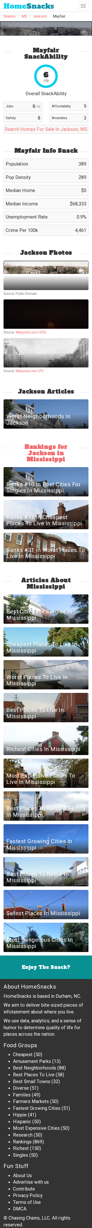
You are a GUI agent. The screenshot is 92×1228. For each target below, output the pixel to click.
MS (24, 16)
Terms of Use (27, 1202)
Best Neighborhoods (34, 1068)
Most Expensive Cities (36, 1128)
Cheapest (23, 1054)
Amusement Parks (32, 1061)
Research (23, 1135)
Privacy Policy (27, 1195)
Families (22, 1095)
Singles (20, 1155)
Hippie (20, 1115)
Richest (21, 1148)
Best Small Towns (31, 1081)
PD (41, 371)
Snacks (29, 6)
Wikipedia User (27, 332)
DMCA (19, 1209)
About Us (22, 1175)
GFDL (43, 332)
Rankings (22, 1142)
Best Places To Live (33, 1074)
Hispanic (22, 1121)
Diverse (21, 1088)
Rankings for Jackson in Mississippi (46, 453)
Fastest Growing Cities (36, 1108)
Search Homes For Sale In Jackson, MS (46, 129)
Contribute (24, 1189)
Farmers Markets (31, 1101)
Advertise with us (31, 1182)
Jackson (40, 16)
